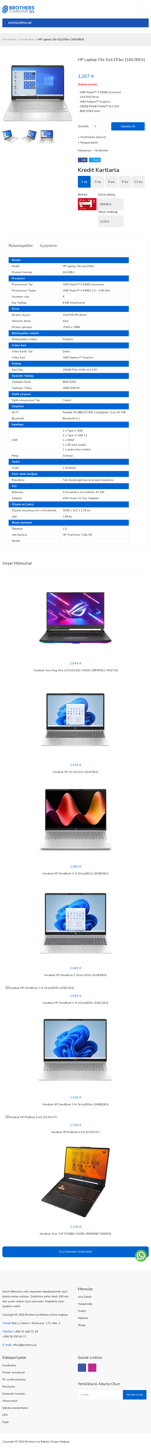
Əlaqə (81, 1325)
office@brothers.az (24, 1345)
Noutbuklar (27, 39)
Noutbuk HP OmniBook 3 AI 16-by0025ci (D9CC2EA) (75, 1003)
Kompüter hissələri (13, 1394)
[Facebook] (82, 1368)
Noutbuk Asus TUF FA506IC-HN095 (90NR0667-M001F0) (75, 1234)
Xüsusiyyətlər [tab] (20, 245)
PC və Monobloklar (14, 1379)
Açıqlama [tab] (48, 245)
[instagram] (92, 1368)
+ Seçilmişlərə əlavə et (92, 137)
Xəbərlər (83, 1318)
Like (83, 160)
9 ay (125, 182)
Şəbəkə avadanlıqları (15, 1408)
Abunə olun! (134, 1394)
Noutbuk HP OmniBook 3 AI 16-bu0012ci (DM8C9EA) (76, 873)
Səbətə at (128, 126)
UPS (5, 1415)
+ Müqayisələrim (88, 142)
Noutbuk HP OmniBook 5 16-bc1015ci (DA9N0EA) (75, 975)
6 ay (111, 182)
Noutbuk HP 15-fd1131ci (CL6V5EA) (75, 772)
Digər (5, 1422)
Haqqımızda (85, 1304)
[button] (68, 93)
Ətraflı (16, 541)
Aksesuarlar (9, 1401)
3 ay (98, 182)
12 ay (138, 182)
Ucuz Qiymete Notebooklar (75, 1251)
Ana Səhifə (9, 39)
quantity (83, 126)
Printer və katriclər (13, 1372)
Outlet (82, 1311)
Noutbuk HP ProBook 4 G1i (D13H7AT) (75, 1132)
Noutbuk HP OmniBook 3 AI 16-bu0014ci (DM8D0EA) (75, 1104)
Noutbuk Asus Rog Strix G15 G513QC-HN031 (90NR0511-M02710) (76, 670)
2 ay (84, 182)
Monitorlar (8, 1386)
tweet (95, 160)
